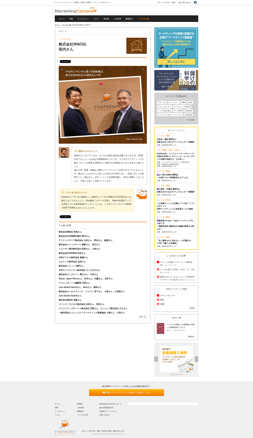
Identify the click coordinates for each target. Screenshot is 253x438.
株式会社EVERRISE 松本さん (72, 253)
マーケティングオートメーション (170, 114)
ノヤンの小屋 (143, 18)
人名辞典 (117, 18)
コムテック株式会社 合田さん (72, 261)
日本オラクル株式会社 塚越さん (73, 257)
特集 (71, 18)
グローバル (162, 102)
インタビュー (83, 18)
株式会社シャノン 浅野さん (71, 265)
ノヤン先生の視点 (164, 110)
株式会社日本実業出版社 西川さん (74, 235)
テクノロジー (174, 102)
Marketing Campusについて (110, 404)
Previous (156, 359)
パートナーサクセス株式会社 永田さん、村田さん (81, 304)
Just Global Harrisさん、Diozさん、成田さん (80, 287)
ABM (184, 102)
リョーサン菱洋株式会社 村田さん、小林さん (79, 248)
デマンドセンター (164, 106)
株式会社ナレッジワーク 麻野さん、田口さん (79, 244)
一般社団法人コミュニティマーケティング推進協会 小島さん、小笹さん (92, 312)
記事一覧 (142, 316)
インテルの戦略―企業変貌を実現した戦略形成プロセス (180, 326)
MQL (190, 102)
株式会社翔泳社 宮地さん (70, 231)
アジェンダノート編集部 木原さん (74, 282)
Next (196, 359)
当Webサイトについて (108, 411)
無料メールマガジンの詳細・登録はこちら (128, 392)
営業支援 (188, 114)
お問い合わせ (186, 2)
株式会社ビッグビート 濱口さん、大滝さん (78, 274)
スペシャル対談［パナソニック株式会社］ (176, 263)
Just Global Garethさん (70, 295)
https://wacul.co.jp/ (134, 139)
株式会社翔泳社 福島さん (70, 299)
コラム (96, 18)
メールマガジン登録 (168, 2)
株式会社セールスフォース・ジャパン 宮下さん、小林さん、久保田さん (92, 291)
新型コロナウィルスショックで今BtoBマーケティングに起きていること (177, 278)
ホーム (62, 18)
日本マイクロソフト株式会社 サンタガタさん (79, 269)
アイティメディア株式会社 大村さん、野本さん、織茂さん (86, 240)
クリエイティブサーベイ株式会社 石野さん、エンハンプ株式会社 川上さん (93, 308)
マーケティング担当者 (182, 106)
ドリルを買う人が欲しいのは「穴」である (177, 271)
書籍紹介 (129, 18)
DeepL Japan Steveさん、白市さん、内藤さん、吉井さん (86, 278)
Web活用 (188, 110)
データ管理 (178, 110)
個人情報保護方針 (106, 407)
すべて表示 (191, 120)
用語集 (106, 18)
